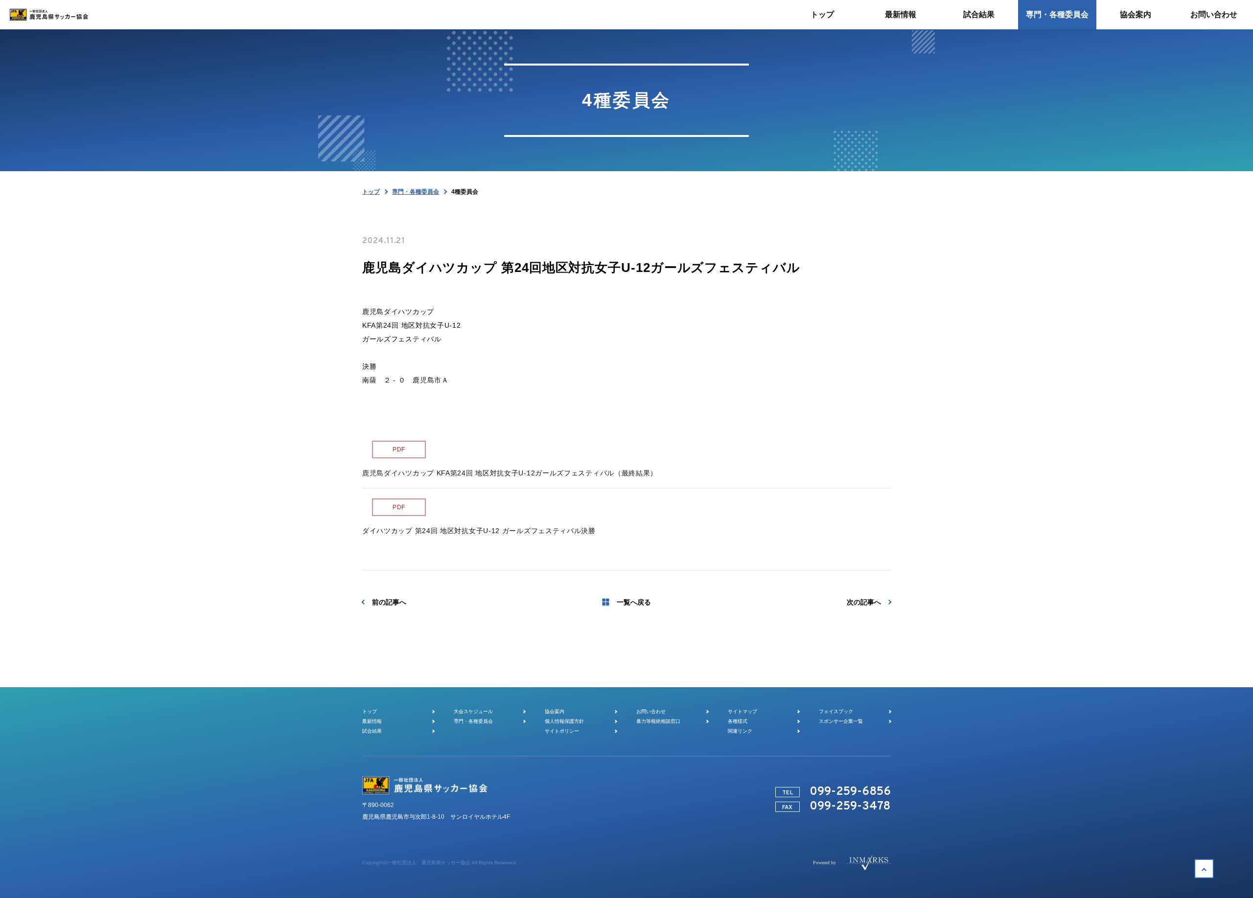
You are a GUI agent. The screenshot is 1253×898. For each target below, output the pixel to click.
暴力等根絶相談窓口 (658, 721)
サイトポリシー (562, 731)
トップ (371, 191)
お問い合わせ (651, 711)
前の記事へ (389, 602)
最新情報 (372, 721)
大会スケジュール (473, 711)
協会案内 (554, 711)
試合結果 (372, 731)
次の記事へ (864, 602)
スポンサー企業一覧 (841, 721)
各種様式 (737, 721)
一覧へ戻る (634, 602)
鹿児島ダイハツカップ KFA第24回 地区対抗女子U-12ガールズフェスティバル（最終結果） (509, 473)
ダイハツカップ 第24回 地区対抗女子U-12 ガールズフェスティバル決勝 (479, 531)
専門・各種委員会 (415, 191)
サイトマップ (742, 711)
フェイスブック (836, 711)
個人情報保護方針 (564, 721)
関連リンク (740, 731)
